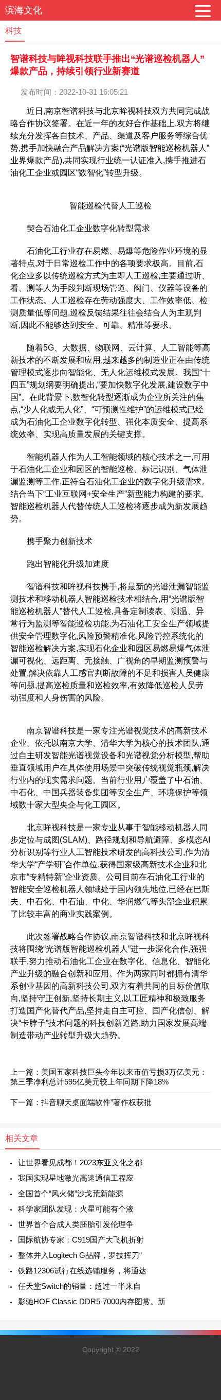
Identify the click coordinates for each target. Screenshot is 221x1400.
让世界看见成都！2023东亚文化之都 (80, 1162)
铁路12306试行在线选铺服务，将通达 (82, 1270)
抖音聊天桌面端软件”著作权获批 (96, 1102)
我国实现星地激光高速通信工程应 (76, 1178)
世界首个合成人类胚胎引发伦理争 (76, 1224)
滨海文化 (23, 10)
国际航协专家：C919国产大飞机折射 (81, 1239)
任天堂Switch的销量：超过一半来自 (79, 1286)
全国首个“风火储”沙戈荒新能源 (70, 1193)
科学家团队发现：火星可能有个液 (76, 1208)
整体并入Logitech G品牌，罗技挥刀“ (80, 1255)
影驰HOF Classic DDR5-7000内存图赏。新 (91, 1301)
